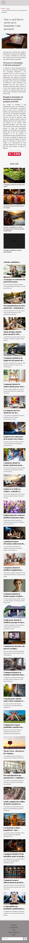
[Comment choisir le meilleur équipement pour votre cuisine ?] (14, 559)
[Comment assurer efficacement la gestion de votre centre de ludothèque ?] (14, 872)
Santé (13, 930)
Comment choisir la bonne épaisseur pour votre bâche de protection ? (14, 466)
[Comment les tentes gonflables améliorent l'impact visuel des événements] (14, 716)
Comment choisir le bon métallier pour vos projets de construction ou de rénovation (14, 857)
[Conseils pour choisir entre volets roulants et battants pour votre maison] (14, 690)
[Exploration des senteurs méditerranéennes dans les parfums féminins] (14, 507)
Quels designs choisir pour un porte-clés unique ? (13, 334)
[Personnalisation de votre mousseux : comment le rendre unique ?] (14, 297)
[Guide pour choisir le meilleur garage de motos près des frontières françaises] (14, 611)
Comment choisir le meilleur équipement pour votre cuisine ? (13, 570)
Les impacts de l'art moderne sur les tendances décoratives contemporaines (13, 414)
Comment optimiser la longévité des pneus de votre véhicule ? (13, 360)
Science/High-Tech (13, 932)
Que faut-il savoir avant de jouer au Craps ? (14, 207)
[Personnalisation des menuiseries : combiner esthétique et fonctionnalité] (14, 767)
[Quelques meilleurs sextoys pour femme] (14, 241)
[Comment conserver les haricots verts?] (14, 175)
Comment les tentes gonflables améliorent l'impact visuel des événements (13, 728)
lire (12, 73)
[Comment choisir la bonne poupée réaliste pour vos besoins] (14, 585)
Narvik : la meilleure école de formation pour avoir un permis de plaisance (14, 229)
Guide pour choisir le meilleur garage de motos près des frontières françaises (14, 623)
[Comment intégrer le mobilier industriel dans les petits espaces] (14, 664)
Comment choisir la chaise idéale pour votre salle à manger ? (14, 386)
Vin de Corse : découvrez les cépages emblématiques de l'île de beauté (14, 754)
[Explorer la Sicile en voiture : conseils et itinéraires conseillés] (14, 480)
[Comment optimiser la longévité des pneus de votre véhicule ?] (14, 349)
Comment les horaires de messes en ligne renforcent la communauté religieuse (14, 649)
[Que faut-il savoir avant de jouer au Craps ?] (14, 196)
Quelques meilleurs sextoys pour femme (13, 251)
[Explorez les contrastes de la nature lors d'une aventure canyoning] (14, 428)
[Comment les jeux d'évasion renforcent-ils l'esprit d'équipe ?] (14, 533)
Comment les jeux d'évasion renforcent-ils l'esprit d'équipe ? (14, 543)
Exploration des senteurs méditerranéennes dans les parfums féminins (14, 517)
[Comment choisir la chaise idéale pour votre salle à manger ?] (14, 376)
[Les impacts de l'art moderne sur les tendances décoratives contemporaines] (14, 402)
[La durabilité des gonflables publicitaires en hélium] (14, 898)
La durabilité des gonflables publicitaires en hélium (14, 908)
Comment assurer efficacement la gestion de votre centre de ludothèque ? (13, 883)
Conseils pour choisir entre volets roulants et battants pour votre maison (13, 702)
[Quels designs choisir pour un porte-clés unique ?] (14, 323)
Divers (8, 8)
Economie (14, 925)
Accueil (3, 8)
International (14, 927)
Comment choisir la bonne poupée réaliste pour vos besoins (13, 596)
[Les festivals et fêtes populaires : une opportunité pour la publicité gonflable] (14, 819)
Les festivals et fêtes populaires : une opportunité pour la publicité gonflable (12, 831)
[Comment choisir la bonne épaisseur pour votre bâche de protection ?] (14, 454)
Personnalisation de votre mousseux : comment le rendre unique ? (14, 308)
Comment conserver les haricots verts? (14, 185)
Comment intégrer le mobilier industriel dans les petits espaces (14, 674)
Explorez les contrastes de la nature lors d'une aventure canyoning (13, 439)
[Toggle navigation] (3, 2)
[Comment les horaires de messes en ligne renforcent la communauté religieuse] (14, 638)
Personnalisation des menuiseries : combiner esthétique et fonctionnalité (14, 779)
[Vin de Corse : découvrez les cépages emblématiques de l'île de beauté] (14, 742)
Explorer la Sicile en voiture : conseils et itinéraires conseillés (12, 491)
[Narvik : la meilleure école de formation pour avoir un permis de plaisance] (14, 218)
